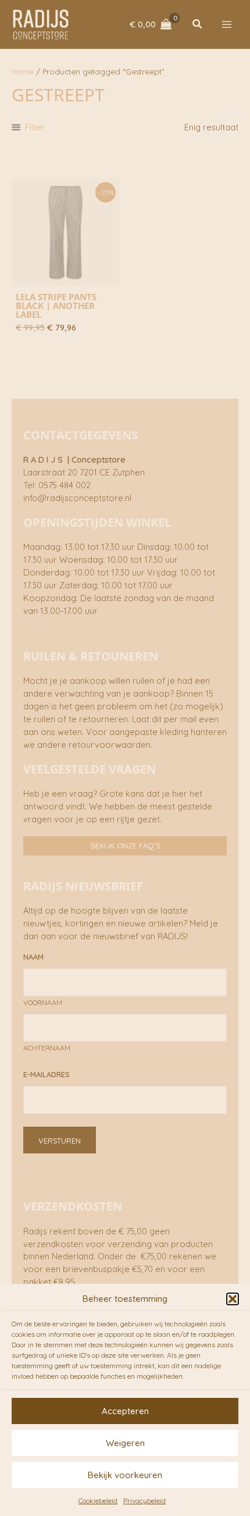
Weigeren (125, 1442)
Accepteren (125, 1410)
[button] (232, 1299)
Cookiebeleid (97, 1500)
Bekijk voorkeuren (125, 1475)
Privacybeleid (144, 1500)
